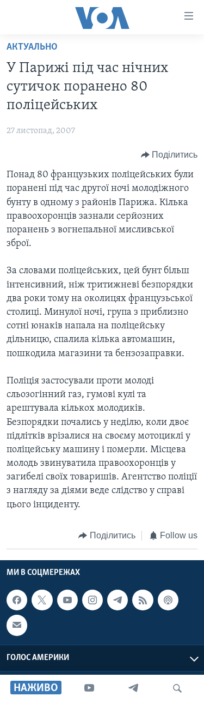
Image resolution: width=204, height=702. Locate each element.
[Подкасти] (168, 600)
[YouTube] (89, 688)
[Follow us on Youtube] (67, 600)
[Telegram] (133, 688)
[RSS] (142, 600)
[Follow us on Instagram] (92, 600)
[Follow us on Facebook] (17, 600)
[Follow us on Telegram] (117, 600)
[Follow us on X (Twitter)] (42, 600)
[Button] (169, 155)
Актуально (32, 47)
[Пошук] (177, 688)
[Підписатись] (17, 625)
